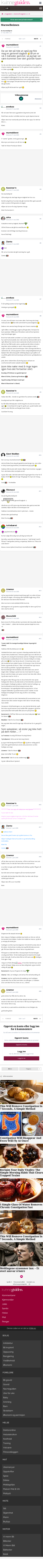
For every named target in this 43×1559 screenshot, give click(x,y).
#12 (40, 527)
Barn (5, 1406)
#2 (40, 108)
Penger (5, 1321)
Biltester (7, 1541)
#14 (40, 617)
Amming (7, 1402)
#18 (40, 857)
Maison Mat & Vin (11, 1489)
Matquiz (7, 1493)
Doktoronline (9, 1430)
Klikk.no (32, 1328)
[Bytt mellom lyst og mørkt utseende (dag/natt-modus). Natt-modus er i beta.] (29, 1284)
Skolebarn (8, 1410)
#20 (40, 991)
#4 (40, 189)
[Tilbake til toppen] (21, 1276)
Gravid (6, 1384)
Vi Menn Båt (9, 1545)
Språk (9, 1282)
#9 (40, 392)
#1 (40, 46)
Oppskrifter (8, 1471)
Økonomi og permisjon (14, 1415)
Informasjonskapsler (20, 1284)
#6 (40, 243)
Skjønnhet (8, 1513)
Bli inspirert (8, 1347)
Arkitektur (8, 1343)
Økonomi (7, 1365)
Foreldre (8, 1372)
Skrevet (12, 47)
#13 (40, 591)
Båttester (7, 1549)
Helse (5, 1313)
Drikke (6, 1480)
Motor (6, 1529)
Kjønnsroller (8, 1299)
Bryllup (6, 1521)
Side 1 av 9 (22, 39)
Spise (5, 1476)
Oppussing (8, 1352)
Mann (6, 1517)
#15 (40, 638)
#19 (40, 929)
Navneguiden (9, 1389)
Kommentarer (8, 1295)
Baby (5, 1397)
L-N (10, 33)
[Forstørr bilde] (29, 53)
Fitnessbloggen (10, 1452)
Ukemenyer (9, 1467)
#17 (40, 827)
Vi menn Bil (8, 1536)
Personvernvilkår (19, 1282)
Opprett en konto (21, 1045)
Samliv (5, 1308)
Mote (5, 1501)
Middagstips (9, 1484)
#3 (40, 134)
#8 (40, 316)
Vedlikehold (9, 1360)
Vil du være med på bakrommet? (21, 19)
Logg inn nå (21, 1058)
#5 (40, 219)
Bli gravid (7, 1380)
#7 (40, 299)
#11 (40, 491)
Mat (4, 1317)
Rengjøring (8, 1356)
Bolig (6, 1335)
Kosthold (7, 1439)
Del (10, 1069)
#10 (40, 455)
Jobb (4, 1304)
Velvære (7, 1447)
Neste (36, 39)
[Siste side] (40, 38)
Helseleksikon (10, 1434)
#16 (40, 805)
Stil (4, 1508)
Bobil (5, 1554)
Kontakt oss (31, 1282)
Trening (7, 1443)
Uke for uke (9, 1393)
